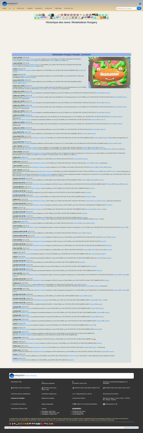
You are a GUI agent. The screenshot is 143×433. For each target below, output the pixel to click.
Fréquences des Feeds (78, 411)
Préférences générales (48, 383)
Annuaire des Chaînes (78, 398)
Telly (21, 59)
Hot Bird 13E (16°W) (19, 191)
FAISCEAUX (48, 8)
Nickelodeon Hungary (29, 59)
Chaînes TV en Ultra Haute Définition (86, 404)
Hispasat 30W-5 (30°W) (20, 231)
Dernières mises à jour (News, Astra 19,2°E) (117, 388)
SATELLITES (20, 8)
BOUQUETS (38, 8)
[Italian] (28, 423)
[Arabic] (41, 423)
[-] (13, 8)
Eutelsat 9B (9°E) (19, 187)
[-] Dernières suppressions (49, 394)
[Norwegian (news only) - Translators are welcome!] (21, 423)
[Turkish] (43, 423)
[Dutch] (14, 423)
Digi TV (15, 147)
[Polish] (30, 423)
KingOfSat (132, 427)
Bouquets (105, 398)
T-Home (15, 70)
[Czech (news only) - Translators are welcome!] (32, 423)
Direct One (28, 167)
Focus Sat (15, 59)
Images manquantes (47, 404)
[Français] (12, 423)
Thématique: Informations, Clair (50, 412)
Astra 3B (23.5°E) (19, 80)
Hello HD (15, 205)
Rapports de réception (48, 398)
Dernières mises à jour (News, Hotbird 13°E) (87, 388)
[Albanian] (54, 423)
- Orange (107, 399)
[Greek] (36, 423)
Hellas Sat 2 (17, 157)
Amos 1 (16, 354)
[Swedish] (19, 423)
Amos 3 (16, 69)
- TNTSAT (127, 398)
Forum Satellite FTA (77, 414)
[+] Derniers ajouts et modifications (20, 394)
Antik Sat (15, 180)
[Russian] (45, 423)
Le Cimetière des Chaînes (18, 404)
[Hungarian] (52, 423)
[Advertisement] (71, 38)
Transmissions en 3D (111, 404)
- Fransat (112, 399)
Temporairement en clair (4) (84, 394)
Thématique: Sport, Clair (48, 411)
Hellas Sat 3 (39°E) (19, 86)
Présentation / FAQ (16, 382)
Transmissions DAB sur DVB (19, 408)
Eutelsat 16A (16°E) (19, 178)
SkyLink (15, 81)
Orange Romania (18, 87)
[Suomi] (39, 423)
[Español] (25, 423)
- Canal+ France (119, 398)
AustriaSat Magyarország (20, 188)
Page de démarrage (31, 375)
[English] (10, 423)
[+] (9, 8)
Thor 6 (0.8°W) (18, 57)
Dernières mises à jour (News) (21, 388)
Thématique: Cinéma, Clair (49, 414)
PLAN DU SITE (68, 8)
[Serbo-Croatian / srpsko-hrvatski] (47, 423)
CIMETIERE (58, 8)
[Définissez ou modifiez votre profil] (140, 4)
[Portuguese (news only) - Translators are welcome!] (23, 423)
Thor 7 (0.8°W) (18, 146)
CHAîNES (30, 8)
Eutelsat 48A (17, 307)
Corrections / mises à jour (79, 383)
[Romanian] (50, 423)
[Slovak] (34, 423)
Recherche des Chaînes (111, 394)
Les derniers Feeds (77, 412)
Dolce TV (15, 116)
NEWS (4, 8)
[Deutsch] (17, 423)
